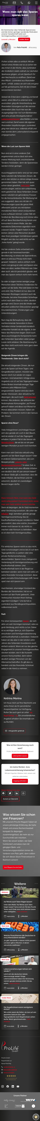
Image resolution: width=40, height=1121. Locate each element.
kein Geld (25, 185)
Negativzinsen (7, 442)
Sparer (26, 621)
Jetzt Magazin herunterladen (13, 867)
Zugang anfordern (20, 781)
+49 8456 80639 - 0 (9, 1067)
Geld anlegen (30, 397)
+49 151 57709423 (9, 1072)
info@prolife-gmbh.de (10, 1069)
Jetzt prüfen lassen (20, 756)
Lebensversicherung (10, 119)
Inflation (5, 514)
